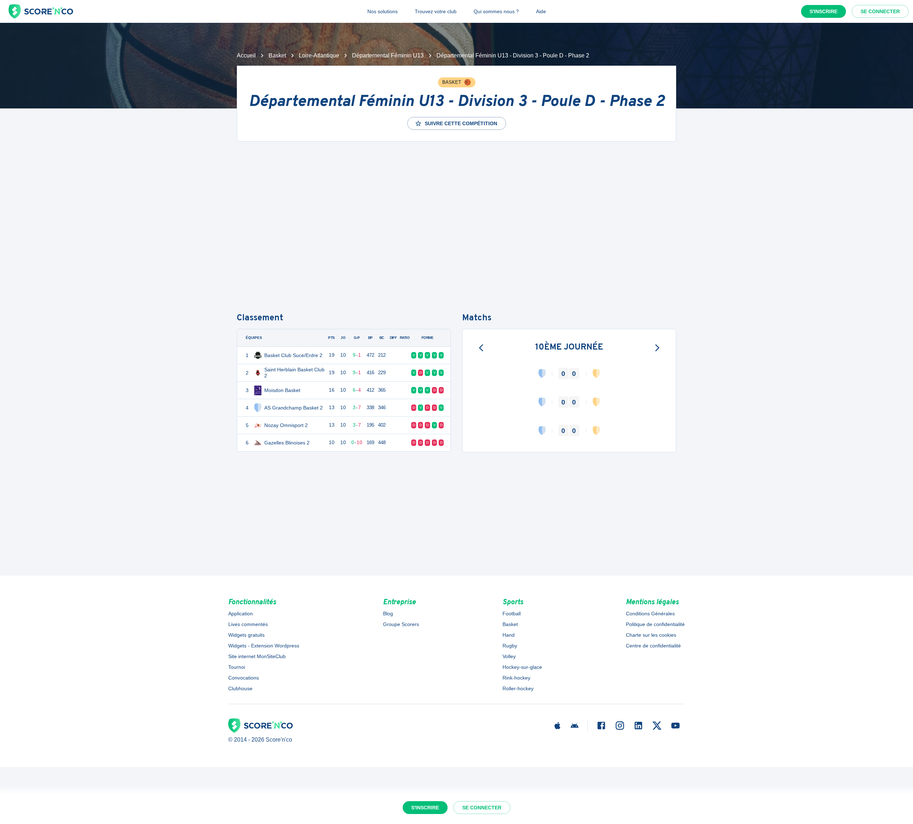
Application (240, 613)
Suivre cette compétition (461, 123)
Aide (541, 11)
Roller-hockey (518, 688)
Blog (388, 613)
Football (512, 613)
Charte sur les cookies (651, 635)
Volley (509, 656)
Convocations (243, 678)
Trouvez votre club (435, 11)
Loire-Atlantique (319, 55)
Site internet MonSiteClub (257, 656)
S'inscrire (823, 11)
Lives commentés (248, 624)
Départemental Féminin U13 (388, 55)
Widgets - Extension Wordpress (263, 645)
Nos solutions (382, 11)
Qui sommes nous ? (496, 11)
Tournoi (236, 667)
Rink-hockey (516, 678)
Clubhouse (240, 688)
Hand (509, 635)
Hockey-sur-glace (522, 667)
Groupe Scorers (401, 624)
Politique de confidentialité (655, 624)
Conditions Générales (650, 613)
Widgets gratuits (246, 635)
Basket (277, 55)
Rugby (510, 645)
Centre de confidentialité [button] (653, 645)
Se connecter (880, 11)
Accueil (246, 55)
